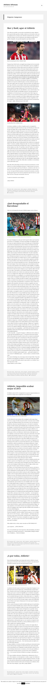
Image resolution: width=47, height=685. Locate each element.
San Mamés (17, 375)
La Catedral (22, 374)
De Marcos (12, 374)
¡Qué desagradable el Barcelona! (18, 204)
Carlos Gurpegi (31, 542)
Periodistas (13, 375)
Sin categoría (24, 189)
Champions (9, 543)
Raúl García (28, 191)
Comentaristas (34, 372)
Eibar (15, 374)
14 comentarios (33, 375)
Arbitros (37, 371)
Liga (25, 374)
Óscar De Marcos (22, 191)
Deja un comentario (16, 545)
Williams (26, 375)
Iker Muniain (35, 190)
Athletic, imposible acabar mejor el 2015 (20, 387)
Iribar (8, 191)
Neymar (8, 375)
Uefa (8, 674)
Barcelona (20, 372)
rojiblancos (32, 543)
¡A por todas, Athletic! (18, 555)
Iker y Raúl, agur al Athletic (21, 28)
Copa (25, 190)
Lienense (30, 673)
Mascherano (34, 374)
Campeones (9, 190)
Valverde (11, 674)
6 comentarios (11, 192)
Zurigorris (9, 545)
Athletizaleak (16, 542)
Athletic (30, 189)
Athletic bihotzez (11, 4)
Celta (35, 542)
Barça (17, 372)
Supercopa (33, 191)
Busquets (24, 372)
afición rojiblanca (32, 371)
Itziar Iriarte (17, 189)
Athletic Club (34, 189)
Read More (27, 683)
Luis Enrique (28, 374)
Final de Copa (29, 190)
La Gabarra (16, 191)
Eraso (15, 543)
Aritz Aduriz (9, 372)
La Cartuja (12, 191)
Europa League (20, 543)
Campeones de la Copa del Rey (18, 190)
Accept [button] (23, 683)
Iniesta (18, 374)
